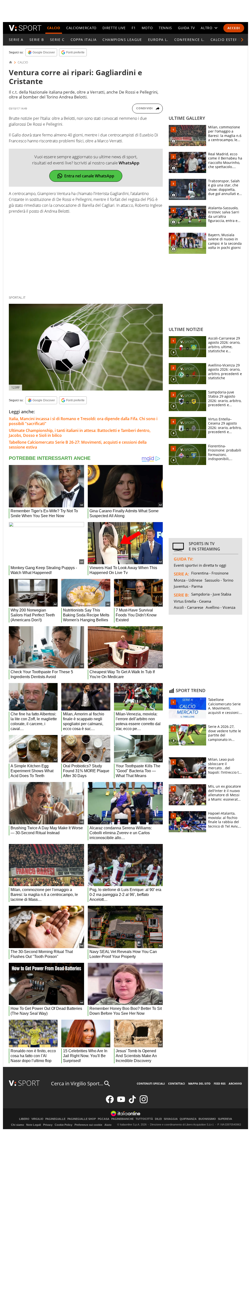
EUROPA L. (158, 39)
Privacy (47, 1124)
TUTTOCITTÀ (144, 1119)
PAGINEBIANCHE (122, 1119)
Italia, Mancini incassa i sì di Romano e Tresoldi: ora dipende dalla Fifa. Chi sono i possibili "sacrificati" (83, 421)
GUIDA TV (186, 28)
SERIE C (57, 39)
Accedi (233, 28)
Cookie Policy (63, 1124)
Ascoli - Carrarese (188, 607)
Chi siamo (17, 1124)
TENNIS (165, 28)
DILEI (158, 1119)
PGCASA (103, 1119)
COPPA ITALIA (84, 39)
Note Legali (33, 1124)
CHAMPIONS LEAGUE (122, 39)
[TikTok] (132, 1102)
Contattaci (176, 1083)
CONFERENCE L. (189, 39)
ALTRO (207, 28)
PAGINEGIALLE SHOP (81, 1119)
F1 (134, 28)
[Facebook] (110, 1102)
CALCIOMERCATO (81, 28)
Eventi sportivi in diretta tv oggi (200, 565)
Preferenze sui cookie (88, 1124)
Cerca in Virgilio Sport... (77, 1083)
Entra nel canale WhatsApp (89, 176)
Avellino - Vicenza (220, 607)
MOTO (147, 28)
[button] (242, 40)
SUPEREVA (225, 1119)
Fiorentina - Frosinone (209, 573)
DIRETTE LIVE (114, 28)
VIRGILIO (37, 1119)
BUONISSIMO (207, 1119)
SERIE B (36, 39)
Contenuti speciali (151, 1083)
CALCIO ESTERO (226, 39)
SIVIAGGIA (171, 1119)
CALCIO (53, 28)
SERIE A (16, 39)
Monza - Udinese (188, 580)
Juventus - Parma (188, 586)
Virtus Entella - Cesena (192, 601)
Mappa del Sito (199, 1083)
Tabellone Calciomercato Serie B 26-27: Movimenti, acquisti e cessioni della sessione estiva (78, 445)
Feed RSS (220, 1083)
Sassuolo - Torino (219, 580)
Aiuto (108, 1124)
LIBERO (24, 1119)
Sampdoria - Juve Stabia (211, 594)
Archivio (235, 1083)
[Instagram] (144, 1102)
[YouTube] (121, 1102)
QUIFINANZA (188, 1119)
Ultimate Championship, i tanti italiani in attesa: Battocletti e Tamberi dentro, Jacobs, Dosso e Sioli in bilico (80, 433)
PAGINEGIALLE (55, 1119)
